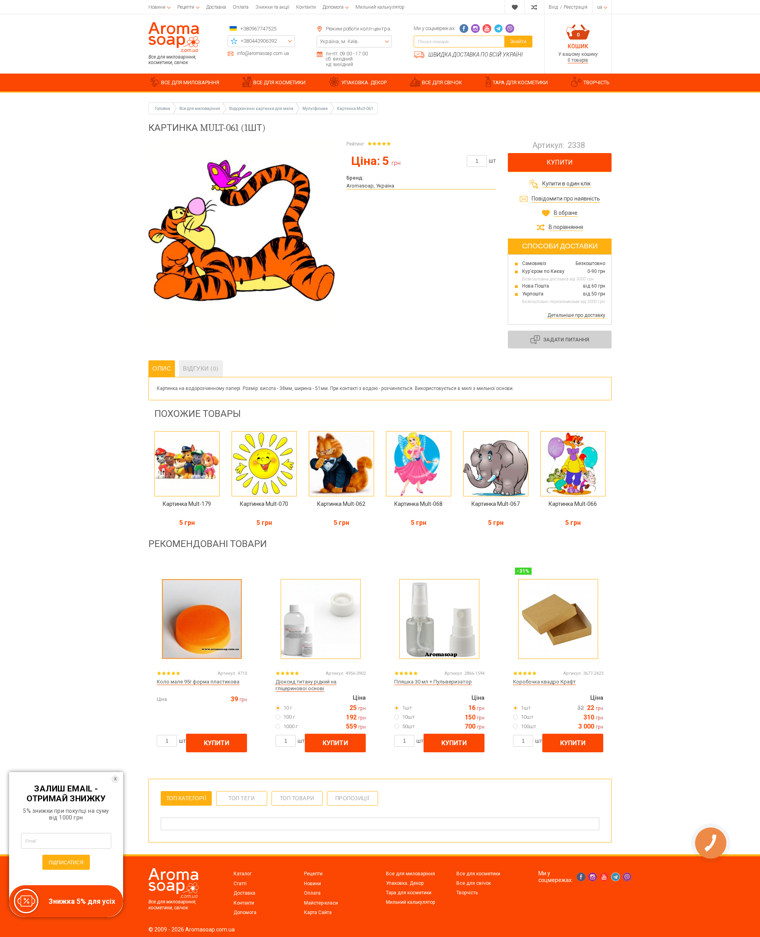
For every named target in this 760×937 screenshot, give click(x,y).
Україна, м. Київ (339, 41)
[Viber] (509, 28)
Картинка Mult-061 (355, 108)
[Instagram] (475, 28)
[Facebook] (464, 28)
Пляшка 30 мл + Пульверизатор (433, 682)
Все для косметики (478, 873)
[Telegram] (498, 28)
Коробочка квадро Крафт (544, 682)
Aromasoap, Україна (370, 186)
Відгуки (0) (201, 368)
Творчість (467, 892)
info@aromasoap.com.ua (263, 53)
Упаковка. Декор (405, 883)
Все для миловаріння (410, 873)
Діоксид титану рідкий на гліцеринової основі (306, 685)
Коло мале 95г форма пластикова (198, 682)
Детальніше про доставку (576, 315)
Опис (161, 368)
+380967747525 (258, 28)
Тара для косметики (408, 892)
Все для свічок (473, 883)
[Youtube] (487, 28)
